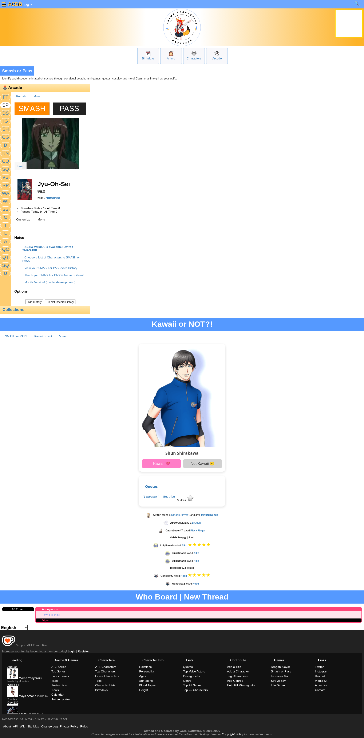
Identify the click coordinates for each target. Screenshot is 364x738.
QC (5, 249)
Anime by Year (61, 699)
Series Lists (59, 685)
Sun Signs (146, 680)
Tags (54, 680)
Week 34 (13, 684)
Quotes (151, 486)
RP (5, 185)
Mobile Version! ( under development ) (49, 282)
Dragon (196, 522)
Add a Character (238, 671)
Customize (23, 219)
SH (5, 129)
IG (5, 121)
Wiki (22, 726)
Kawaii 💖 (161, 463)
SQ (5, 169)
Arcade (217, 58)
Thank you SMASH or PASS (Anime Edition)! (54, 275)
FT (5, 97)
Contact (320, 690)
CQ (5, 161)
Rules (84, 726)
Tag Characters (237, 676)
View (45, 620)
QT (5, 257)
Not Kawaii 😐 (202, 463)
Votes (63, 336)
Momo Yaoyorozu (30, 678)
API (15, 726)
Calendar (57, 694)
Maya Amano (27, 696)
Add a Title (234, 666)
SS (5, 209)
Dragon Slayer (179, 515)
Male (36, 96)
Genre (187, 680)
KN (5, 153)
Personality (146, 671)
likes (182, 500)
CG (5, 137)
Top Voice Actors (194, 671)
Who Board (157, 597)
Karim (20, 166)
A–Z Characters (105, 666)
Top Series (58, 671)
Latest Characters (107, 676)
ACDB (15, 4)
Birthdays (148, 58)
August (12, 666)
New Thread (206, 597)
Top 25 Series (192, 685)
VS (5, 177)
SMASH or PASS (16, 336)
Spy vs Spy (278, 680)
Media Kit (321, 680)
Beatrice (169, 497)
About (7, 726)
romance (53, 198)
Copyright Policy (232, 734)
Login (71, 651)
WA (5, 193)
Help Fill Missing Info (241, 685)
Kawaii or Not (43, 336)
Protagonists (191, 676)
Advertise (321, 685)
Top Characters (105, 671)
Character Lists (105, 685)
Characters (194, 58)
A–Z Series (58, 666)
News (55, 690)
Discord (320, 676)
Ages (142, 676)
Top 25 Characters (195, 690)
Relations (145, 666)
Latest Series (60, 676)
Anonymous (50, 609)
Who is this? (52, 614)
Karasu (23, 713)
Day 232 (13, 702)
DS (5, 113)
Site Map (33, 726)
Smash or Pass (281, 671)
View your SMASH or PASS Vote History (50, 268)
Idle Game (278, 685)
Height (143, 690)
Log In (27, 5)
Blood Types (147, 685)
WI (5, 201)
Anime (171, 58)
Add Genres (235, 680)
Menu (41, 219)
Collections (13, 309)
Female (21, 96)
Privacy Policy (69, 726)
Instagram (321, 671)
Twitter (319, 666)
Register (83, 651)
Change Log (49, 726)
